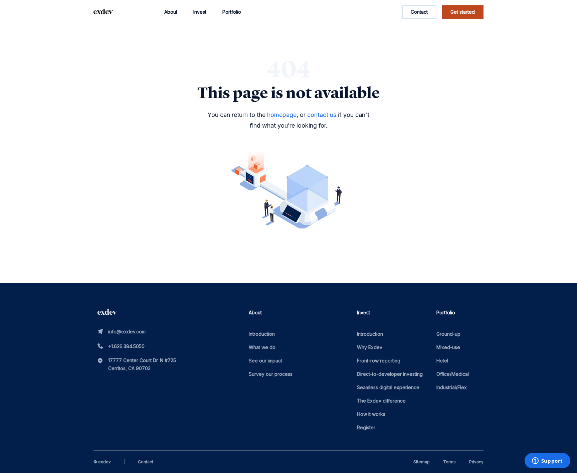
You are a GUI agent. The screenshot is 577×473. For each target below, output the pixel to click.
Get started (462, 12)
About (170, 12)
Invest (199, 12)
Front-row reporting (378, 360)
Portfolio (231, 12)
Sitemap (421, 461)
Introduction (262, 334)
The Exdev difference (381, 401)
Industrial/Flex (451, 387)
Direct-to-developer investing (390, 374)
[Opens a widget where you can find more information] (547, 461)
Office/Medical (452, 374)
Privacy (476, 461)
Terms (449, 461)
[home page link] (103, 12)
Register (366, 427)
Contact (419, 12)
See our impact (265, 360)
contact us (321, 114)
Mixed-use (448, 347)
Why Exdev (369, 347)
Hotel (442, 360)
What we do (262, 347)
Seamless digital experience (388, 387)
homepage (282, 114)
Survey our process (271, 374)
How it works (371, 414)
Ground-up (448, 334)
